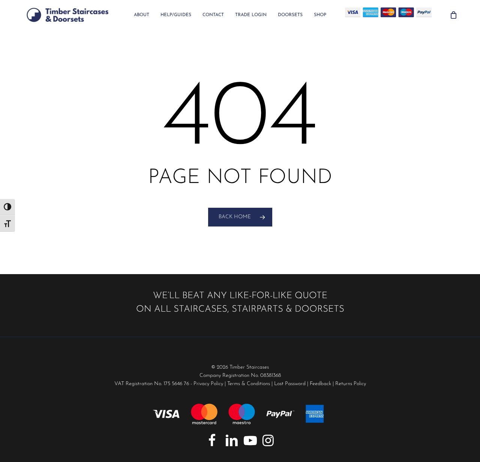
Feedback (320, 384)
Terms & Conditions (248, 384)
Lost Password (290, 384)
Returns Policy (350, 384)
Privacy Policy (208, 384)
